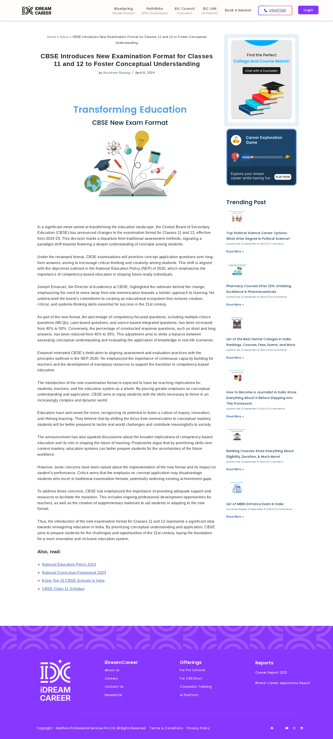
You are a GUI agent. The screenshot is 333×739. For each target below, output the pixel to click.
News (64, 37)
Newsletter (114, 695)
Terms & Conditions (166, 728)
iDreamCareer (121, 662)
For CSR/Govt (191, 678)
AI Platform (189, 695)
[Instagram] (294, 728)
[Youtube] (287, 728)
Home (51, 37)
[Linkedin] (301, 728)
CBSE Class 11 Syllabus (63, 589)
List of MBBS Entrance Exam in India (254, 504)
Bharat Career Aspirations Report (283, 683)
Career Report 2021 (271, 672)
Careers (111, 678)
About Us (112, 670)
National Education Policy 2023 (69, 564)
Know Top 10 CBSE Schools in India (73, 580)
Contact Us (114, 686)
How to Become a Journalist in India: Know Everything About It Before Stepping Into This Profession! (261, 398)
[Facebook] (272, 728)
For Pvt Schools (192, 670)
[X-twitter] (279, 728)
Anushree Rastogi (116, 72)
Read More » (235, 251)
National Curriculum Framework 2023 (74, 573)
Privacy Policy (198, 728)
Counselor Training (196, 686)
